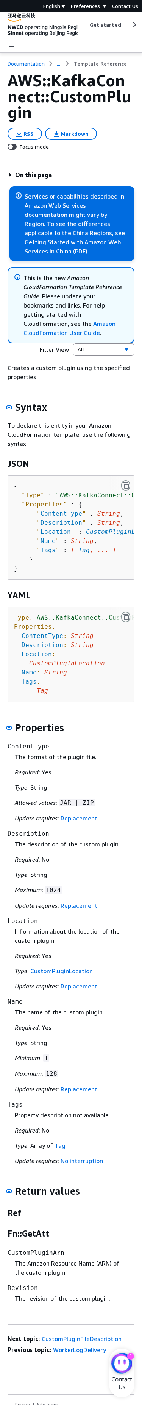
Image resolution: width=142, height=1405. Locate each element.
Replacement (79, 818)
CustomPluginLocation (61, 971)
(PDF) (80, 251)
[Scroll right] (134, 25)
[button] (30, 175)
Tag (84, 550)
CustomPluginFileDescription (82, 1339)
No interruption (82, 1161)
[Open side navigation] (11, 45)
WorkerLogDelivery (79, 1350)
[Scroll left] (84, 25)
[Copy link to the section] (9, 407)
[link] (100, 63)
